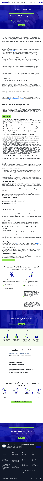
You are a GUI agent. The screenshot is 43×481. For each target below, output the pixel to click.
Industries (21, 2)
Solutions (16, 2)
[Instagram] (39, 478)
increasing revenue (12, 50)
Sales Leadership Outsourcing (6, 464)
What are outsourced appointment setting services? (19, 353)
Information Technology (35, 458)
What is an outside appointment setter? (16, 364)
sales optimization (14, 112)
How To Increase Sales (25, 465)
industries (17, 243)
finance (16, 98)
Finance (33, 461)
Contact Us (21, 324)
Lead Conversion (4, 469)
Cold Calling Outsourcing (15, 467)
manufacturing (20, 98)
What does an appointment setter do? (16, 362)
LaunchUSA (13, 459)
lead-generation (9, 39)
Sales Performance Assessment (26, 455)
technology (9, 98)
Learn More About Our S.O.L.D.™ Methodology (21, 401)
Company (30, 2)
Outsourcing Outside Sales (5, 455)
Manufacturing (34, 459)
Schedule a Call (21, 437)
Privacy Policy (15, 478)
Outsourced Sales (4, 454)
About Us (23, 464)
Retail (33, 466)
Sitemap (11, 478)
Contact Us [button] (40, 2)
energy (37, 243)
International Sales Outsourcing (6, 460)
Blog (22, 460)
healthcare (13, 98)
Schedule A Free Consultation (8, 260)
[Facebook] (37, 478)
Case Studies (24, 454)
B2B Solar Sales (14, 465)
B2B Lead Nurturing (15, 468)
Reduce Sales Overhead (15, 461)
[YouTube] (36, 478)
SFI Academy (24, 469)
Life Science (33, 469)
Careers (34, 2)
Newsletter (23, 466)
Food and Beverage (34, 465)
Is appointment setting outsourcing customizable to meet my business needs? (21, 370)
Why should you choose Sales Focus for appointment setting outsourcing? (20, 375)
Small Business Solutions (15, 462)
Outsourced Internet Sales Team (5, 466)
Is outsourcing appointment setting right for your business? (20, 366)
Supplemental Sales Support (16, 460)
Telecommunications (35, 455)
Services (12, 2)
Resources (25, 2)
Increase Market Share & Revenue (15, 457)
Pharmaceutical (34, 460)
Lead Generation (4, 459)
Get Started (21, 25)
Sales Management (4, 461)
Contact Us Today (6, 116)
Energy (33, 454)
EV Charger (33, 470)
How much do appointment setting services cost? (18, 372)
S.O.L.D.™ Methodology (15, 454)
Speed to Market (14, 455)
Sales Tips (23, 459)
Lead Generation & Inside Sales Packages (26, 471)
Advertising (33, 464)
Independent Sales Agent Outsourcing (5, 468)
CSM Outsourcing (14, 466)
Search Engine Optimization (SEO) (6, 472)
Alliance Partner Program (25, 458)
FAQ (22, 461)
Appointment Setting (5, 458)
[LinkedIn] (35, 478)
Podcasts (23, 472)
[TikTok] (40, 478)
